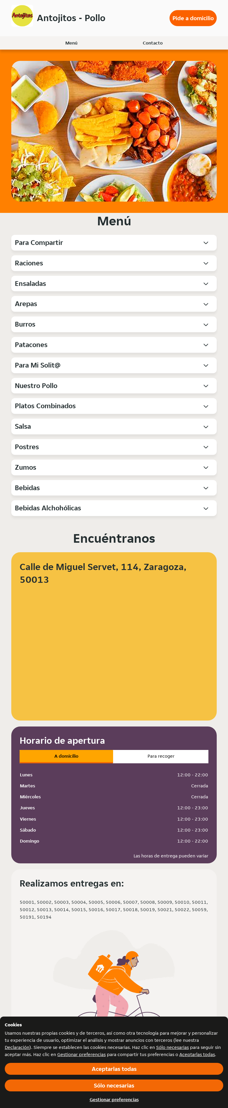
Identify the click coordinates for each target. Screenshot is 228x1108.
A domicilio (66, 756)
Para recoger (161, 756)
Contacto (153, 43)
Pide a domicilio (193, 18)
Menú (71, 43)
